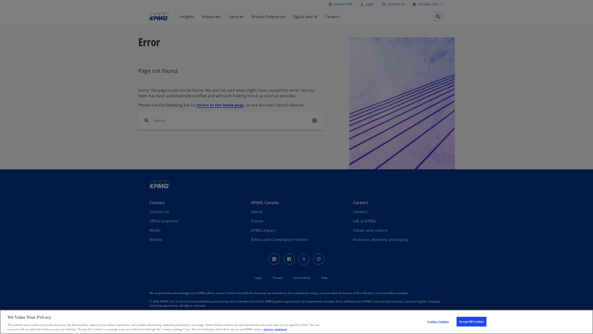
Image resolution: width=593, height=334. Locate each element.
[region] (296, 322)
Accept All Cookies (471, 321)
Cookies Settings (438, 321)
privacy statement (275, 329)
